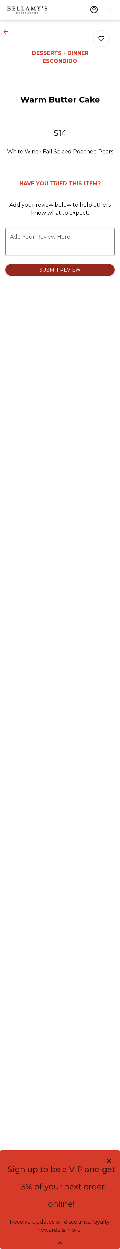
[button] (8, 31)
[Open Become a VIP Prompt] (60, 1243)
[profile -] (94, 10)
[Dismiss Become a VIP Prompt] (109, 1161)
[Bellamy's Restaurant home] (27, 10)
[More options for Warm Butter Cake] (101, 39)
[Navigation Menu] (110, 10)
